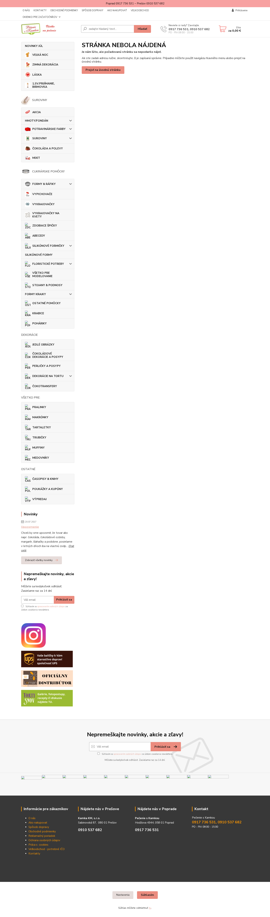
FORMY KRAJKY (35, 294)
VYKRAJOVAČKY (43, 204)
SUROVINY (39, 138)
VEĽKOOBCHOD (140, 10)
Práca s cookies (38, 845)
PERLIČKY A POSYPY (46, 366)
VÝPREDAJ (39, 499)
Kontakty (34, 853)
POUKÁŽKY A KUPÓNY (47, 489)
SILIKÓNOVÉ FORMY (39, 255)
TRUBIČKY (39, 437)
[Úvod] (49, 29)
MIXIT (36, 158)
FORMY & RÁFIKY (44, 184)
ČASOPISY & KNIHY (45, 479)
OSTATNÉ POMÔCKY (46, 303)
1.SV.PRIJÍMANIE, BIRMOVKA (43, 85)
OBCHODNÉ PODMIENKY (64, 10)
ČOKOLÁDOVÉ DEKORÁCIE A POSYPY (47, 355)
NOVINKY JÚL (34, 46)
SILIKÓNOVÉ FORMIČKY (48, 246)
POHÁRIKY (39, 323)
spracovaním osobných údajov (51, 606)
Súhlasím (147, 895)
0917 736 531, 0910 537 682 (189, 29)
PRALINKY (39, 407)
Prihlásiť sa (64, 600)
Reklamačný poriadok (41, 836)
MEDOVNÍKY (40, 458)
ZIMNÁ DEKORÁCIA (45, 64)
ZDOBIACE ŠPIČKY (44, 225)
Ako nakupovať (37, 822)
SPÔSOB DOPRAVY (92, 10)
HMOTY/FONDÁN (36, 121)
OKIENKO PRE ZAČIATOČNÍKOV (40, 17)
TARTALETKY (41, 427)
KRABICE (38, 313)
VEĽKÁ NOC (40, 55)
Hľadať (142, 29)
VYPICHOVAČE (42, 194)
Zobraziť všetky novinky (39, 560)
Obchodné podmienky (42, 831)
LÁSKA (37, 75)
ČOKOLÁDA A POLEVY (47, 148)
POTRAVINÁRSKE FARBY (49, 129)
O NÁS (26, 10)
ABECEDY (38, 236)
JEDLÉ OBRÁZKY (43, 344)
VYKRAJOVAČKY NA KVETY (45, 214)
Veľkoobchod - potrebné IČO (46, 849)
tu (150, 908)
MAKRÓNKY (40, 417)
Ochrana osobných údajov (44, 840)
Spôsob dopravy (38, 827)
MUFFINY (38, 447)
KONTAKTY (40, 10)
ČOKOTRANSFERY (44, 386)
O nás (31, 818)
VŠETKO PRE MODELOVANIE (42, 274)
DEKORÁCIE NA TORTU (48, 376)
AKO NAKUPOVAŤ (117, 10)
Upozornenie (30, 527)
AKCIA (36, 112)
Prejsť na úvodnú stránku (103, 70)
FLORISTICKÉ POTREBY (48, 264)
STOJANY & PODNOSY (47, 285)
